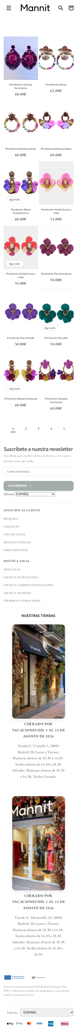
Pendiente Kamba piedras (20, 148)
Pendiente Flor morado (20, 337)
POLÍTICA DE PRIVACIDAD (21, 577)
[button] (9, 8)
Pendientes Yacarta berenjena (20, 86)
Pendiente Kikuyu (56, 84)
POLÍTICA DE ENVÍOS (17, 593)
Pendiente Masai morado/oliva (21, 211)
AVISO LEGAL (12, 569)
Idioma (9, 493)
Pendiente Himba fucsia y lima (56, 211)
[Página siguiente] (64, 428)
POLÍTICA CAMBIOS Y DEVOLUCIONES (29, 585)
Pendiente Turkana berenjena (56, 400)
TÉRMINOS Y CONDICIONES (22, 600)
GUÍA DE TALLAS (15, 534)
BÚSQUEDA (11, 518)
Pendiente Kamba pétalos (56, 148)
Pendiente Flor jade (56, 337)
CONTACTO (11, 526)
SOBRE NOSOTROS (16, 550)
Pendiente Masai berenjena (20, 398)
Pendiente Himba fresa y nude (21, 275)
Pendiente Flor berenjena (56, 273)
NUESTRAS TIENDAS (17, 542)
